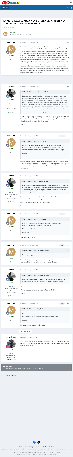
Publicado (29, 42)
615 (12, 353)
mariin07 (11, 43)
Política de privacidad (32, 447)
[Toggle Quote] (23, 92)
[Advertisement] (36, 14)
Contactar (44, 447)
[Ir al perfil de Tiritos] (11, 93)
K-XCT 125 (28, 35)
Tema (21, 447)
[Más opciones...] (68, 43)
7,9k (12, 103)
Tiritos (11, 87)
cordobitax (11, 337)
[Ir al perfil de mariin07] (5, 34)
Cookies (51, 447)
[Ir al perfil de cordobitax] (11, 343)
